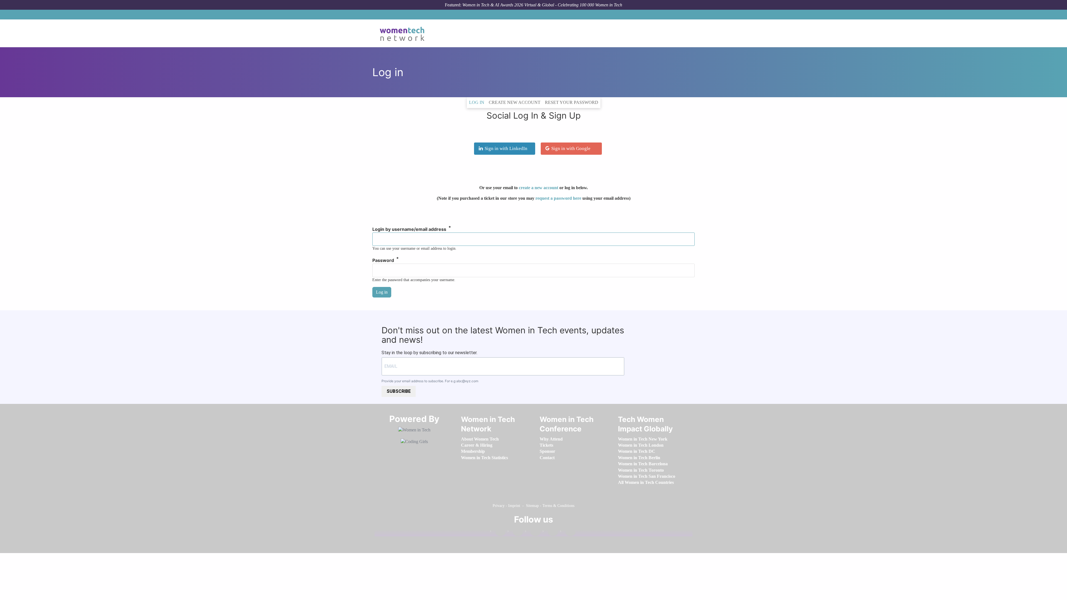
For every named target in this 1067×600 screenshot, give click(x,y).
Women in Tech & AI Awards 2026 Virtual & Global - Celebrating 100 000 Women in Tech (542, 4)
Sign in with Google (570, 148)
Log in (478, 102)
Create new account (514, 102)
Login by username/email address (409, 229)
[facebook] (497, 532)
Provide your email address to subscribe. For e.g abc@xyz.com (430, 381)
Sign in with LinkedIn (506, 148)
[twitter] (550, 532)
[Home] (404, 33)
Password (383, 260)
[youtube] (567, 532)
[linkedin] (515, 532)
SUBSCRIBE (399, 391)
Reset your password (571, 102)
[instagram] (532, 532)
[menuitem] (480, 439)
